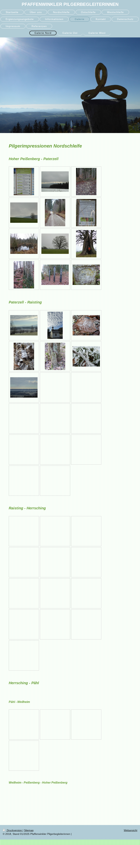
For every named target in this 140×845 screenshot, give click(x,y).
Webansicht (130, 830)
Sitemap (29, 830)
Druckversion (14, 830)
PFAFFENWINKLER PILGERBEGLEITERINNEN (70, 4)
